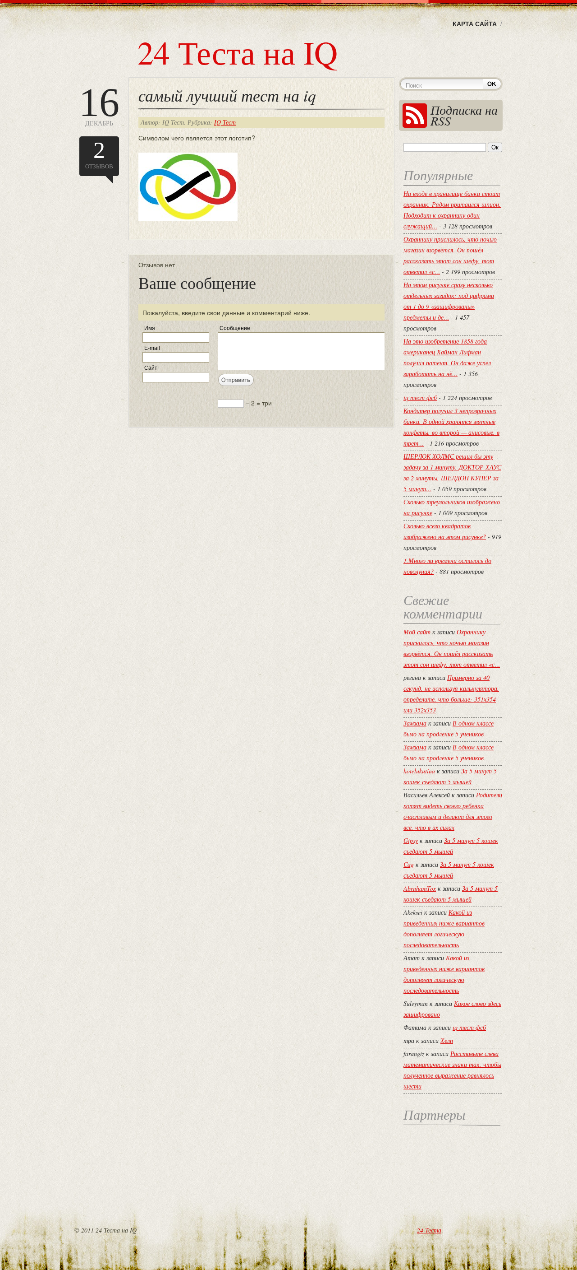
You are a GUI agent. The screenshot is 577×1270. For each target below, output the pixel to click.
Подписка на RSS (464, 115)
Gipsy (410, 840)
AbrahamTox (419, 888)
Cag (408, 864)
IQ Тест (225, 122)
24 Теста (429, 1230)
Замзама (414, 723)
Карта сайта (475, 23)
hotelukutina (419, 771)
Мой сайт (416, 632)
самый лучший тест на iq (227, 95)
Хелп (446, 1040)
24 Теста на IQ (237, 52)
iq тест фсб (420, 397)
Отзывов (99, 153)
